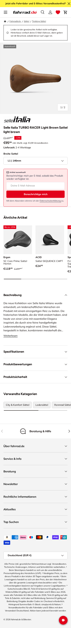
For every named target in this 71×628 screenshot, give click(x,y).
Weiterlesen (10, 335)
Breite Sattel (10, 153)
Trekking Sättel (39, 21)
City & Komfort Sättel (17, 404)
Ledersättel (42, 404)
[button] (58, 12)
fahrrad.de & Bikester (21, 619)
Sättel (26, 21)
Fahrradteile (15, 21)
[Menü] (5, 12)
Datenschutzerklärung (50, 200)
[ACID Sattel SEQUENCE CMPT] (50, 239)
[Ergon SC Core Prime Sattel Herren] (17, 239)
